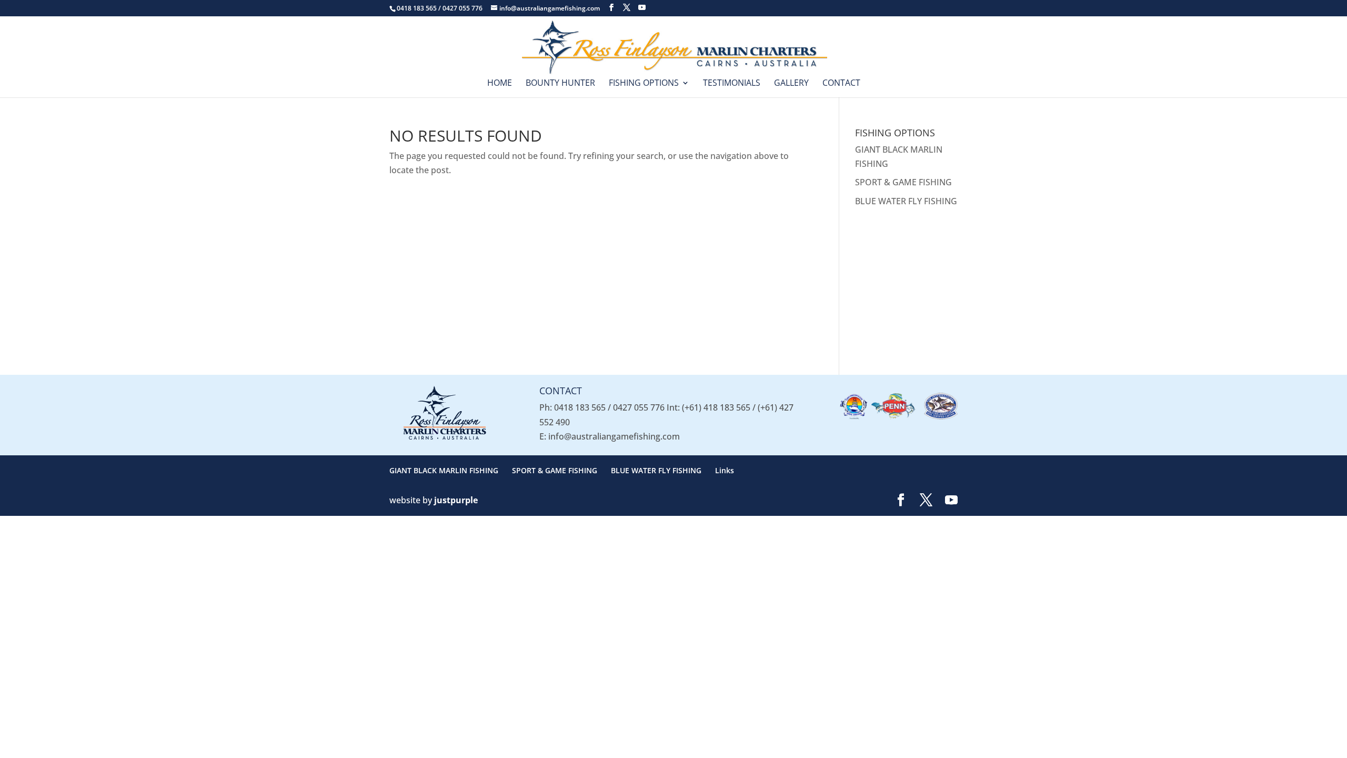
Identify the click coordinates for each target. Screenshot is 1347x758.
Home (499, 83)
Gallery (791, 83)
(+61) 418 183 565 (716, 407)
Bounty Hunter (560, 83)
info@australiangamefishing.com (614, 436)
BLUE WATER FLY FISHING (906, 201)
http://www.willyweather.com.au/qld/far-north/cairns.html (921, 339)
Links (724, 470)
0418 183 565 (580, 407)
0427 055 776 (639, 407)
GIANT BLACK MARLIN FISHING (443, 470)
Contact (841, 83)
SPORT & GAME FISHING (903, 182)
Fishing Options (644, 83)
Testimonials (731, 83)
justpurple (456, 500)
